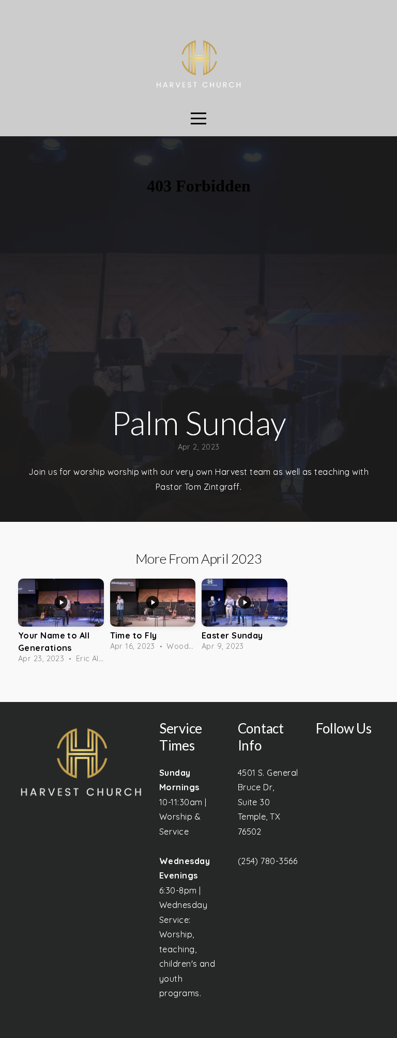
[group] (61, 624)
